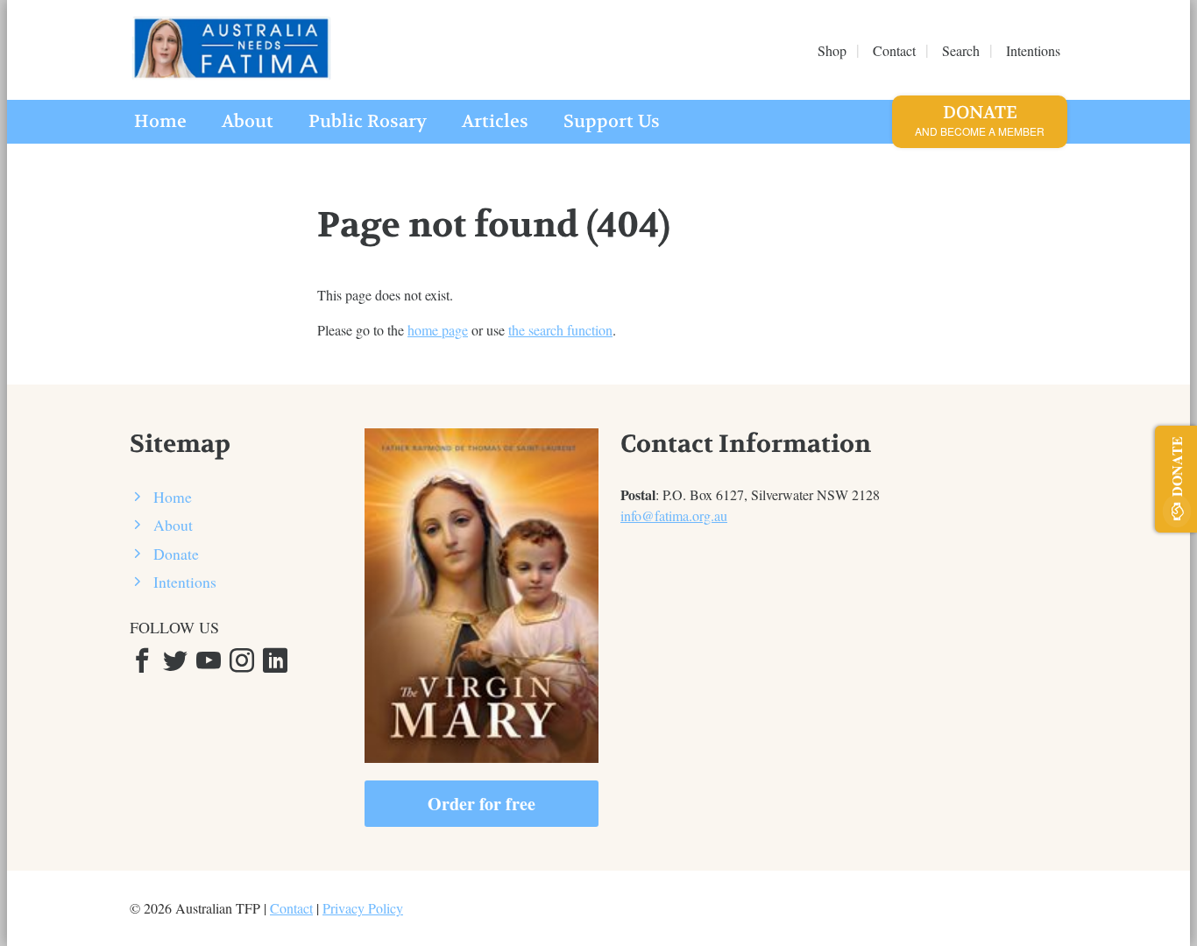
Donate (980, 120)
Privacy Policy (362, 908)
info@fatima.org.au (673, 515)
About (247, 121)
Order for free (481, 803)
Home (160, 121)
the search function (560, 330)
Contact (291, 908)
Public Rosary (367, 121)
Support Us (611, 121)
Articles (495, 121)
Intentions (184, 581)
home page (437, 330)
